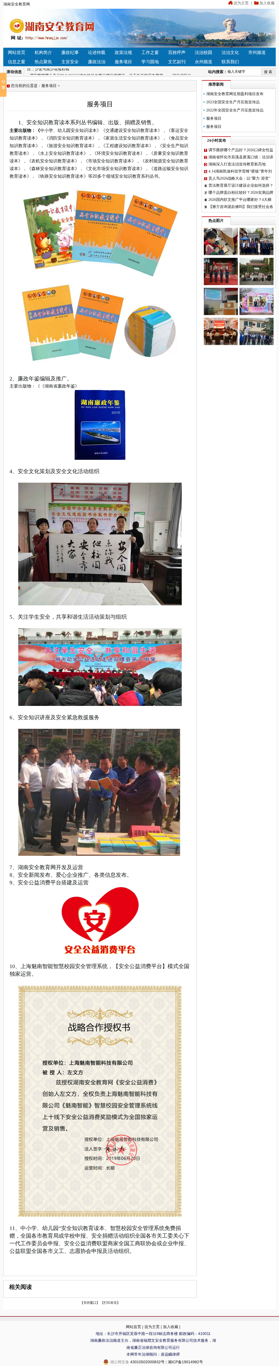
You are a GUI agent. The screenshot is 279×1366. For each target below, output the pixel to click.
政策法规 (123, 52)
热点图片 (216, 221)
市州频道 (257, 52)
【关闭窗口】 (90, 1303)
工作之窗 (150, 52)
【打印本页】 (110, 1303)
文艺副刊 (177, 61)
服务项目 (123, 61)
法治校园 (203, 52)
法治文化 (230, 52)
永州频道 (203, 61)
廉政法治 (96, 61)
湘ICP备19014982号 (185, 1362)
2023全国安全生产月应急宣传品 (233, 102)
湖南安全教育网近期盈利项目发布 (234, 94)
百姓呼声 (177, 52)
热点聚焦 (43, 61)
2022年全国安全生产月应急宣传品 (234, 110)
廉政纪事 (70, 52)
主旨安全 (70, 61)
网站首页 (16, 52)
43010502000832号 (147, 1362)
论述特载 (96, 52)
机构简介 (43, 52)
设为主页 (241, 3)
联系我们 (230, 61)
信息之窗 (16, 61)
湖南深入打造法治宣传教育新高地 (237, 164)
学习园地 (150, 61)
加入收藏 (267, 3)
